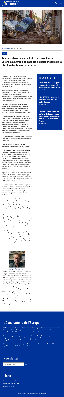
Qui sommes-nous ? (9, 381)
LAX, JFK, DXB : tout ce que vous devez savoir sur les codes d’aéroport (49, 99)
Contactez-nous (8, 386)
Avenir (4, 53)
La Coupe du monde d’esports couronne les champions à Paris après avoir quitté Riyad (49, 85)
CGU (17, 384)
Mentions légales (9, 384)
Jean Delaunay (17, 48)
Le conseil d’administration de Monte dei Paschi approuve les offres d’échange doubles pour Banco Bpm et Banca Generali (49, 116)
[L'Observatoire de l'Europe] (10, 3)
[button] (56, 3)
